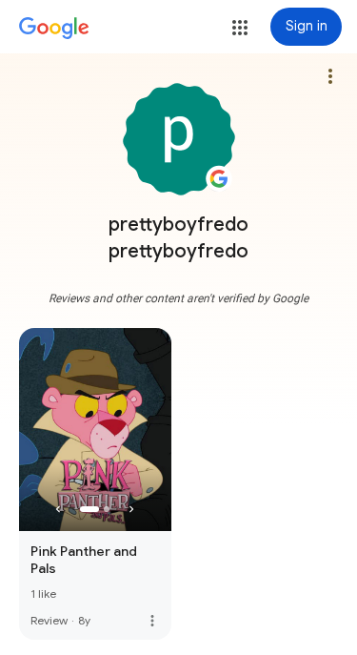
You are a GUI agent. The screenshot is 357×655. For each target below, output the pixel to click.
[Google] (54, 28)
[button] (240, 28)
